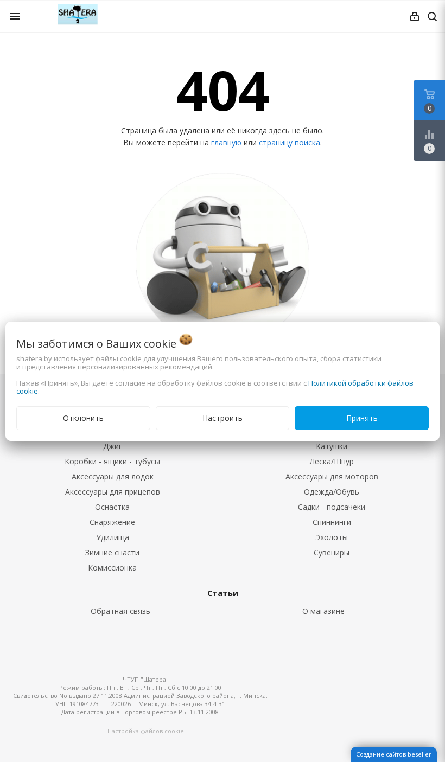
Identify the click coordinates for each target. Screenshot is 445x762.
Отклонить (83, 418)
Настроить (222, 418)
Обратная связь (120, 611)
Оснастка (112, 507)
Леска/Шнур (332, 461)
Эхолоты (331, 537)
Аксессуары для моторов (331, 476)
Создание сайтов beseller (393, 754)
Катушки (331, 446)
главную (226, 142)
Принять (362, 418)
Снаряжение (112, 522)
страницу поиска (289, 142)
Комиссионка (112, 567)
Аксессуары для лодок (113, 476)
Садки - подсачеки (331, 507)
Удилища (112, 537)
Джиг (112, 446)
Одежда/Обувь (331, 491)
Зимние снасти (112, 552)
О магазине (323, 611)
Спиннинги (332, 522)
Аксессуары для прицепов (112, 491)
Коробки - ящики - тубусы (112, 461)
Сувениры (331, 552)
